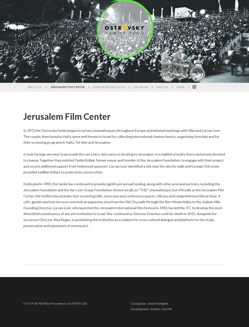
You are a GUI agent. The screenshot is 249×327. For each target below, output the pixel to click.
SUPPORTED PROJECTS (109, 87)
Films (181, 87)
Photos (162, 87)
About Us (35, 87)
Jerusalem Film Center (67, 87)
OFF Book (141, 87)
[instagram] (194, 87)
